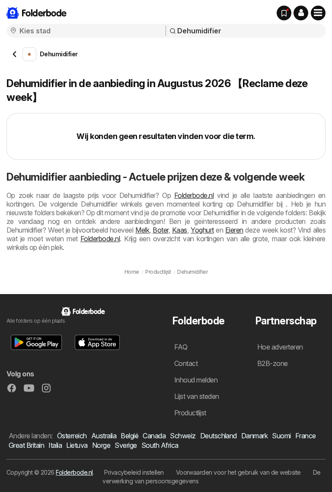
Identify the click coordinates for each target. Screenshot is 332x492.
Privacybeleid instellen (133, 472)
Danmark (254, 435)
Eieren (234, 230)
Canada (154, 435)
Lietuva (76, 445)
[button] (301, 13)
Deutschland (218, 435)
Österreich (72, 435)
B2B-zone (272, 363)
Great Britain (26, 445)
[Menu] (318, 13)
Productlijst (190, 412)
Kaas (179, 230)
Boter (160, 230)
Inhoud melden (195, 379)
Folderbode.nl (194, 195)
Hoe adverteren (280, 347)
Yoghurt (202, 230)
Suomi (281, 435)
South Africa (160, 445)
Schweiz (182, 435)
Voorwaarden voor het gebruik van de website (238, 472)
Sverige (126, 445)
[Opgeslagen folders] (284, 13)
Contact (186, 363)
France (305, 435)
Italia (55, 445)
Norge (101, 445)
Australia (103, 435)
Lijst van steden (196, 396)
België (129, 435)
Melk (142, 230)
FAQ (180, 347)
